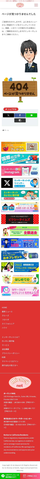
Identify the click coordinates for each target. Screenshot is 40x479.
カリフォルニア (8, 323)
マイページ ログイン (10, 361)
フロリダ (5, 319)
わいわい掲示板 (8, 341)
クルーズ (5, 315)
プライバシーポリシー (11, 353)
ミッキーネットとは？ (11, 337)
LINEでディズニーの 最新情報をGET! (12, 476)
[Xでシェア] (8, 115)
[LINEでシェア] (31, 115)
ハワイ (4, 327)
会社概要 (5, 349)
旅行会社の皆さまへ (10, 365)
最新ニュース (7, 311)
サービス (5, 345)
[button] (20, 120)
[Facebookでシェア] (20, 115)
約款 (3, 357)
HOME (4, 307)
